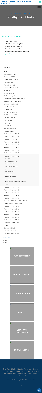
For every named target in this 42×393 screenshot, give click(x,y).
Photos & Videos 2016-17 (24, 13)
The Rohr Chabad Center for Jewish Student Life (16, 2)
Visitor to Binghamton (22, 331)
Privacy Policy (31, 379)
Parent (21, 312)
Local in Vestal (21, 350)
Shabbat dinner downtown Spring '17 (18, 51)
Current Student (21, 275)
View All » (8, 54)
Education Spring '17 (12, 49)
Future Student (22, 256)
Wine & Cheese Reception (14, 44)
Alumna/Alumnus (21, 293)
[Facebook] (21, 386)
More (6, 184)
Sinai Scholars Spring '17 (14, 46)
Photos (12, 13)
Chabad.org (17, 379)
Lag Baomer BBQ (11, 41)
